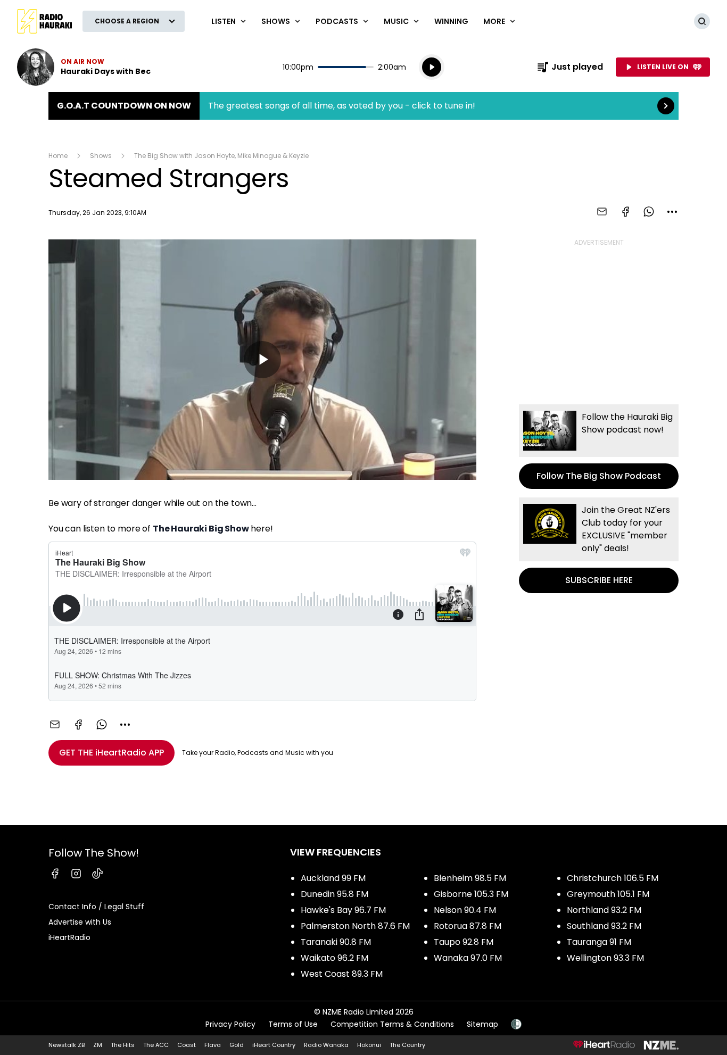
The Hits (123, 1045)
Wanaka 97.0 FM (468, 958)
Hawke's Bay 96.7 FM (343, 910)
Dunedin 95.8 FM (334, 894)
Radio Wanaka (326, 1045)
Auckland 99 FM (333, 878)
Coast (186, 1045)
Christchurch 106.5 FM (612, 878)
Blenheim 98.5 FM (470, 878)
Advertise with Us (79, 922)
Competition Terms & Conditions (392, 1024)
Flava (212, 1045)
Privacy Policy (230, 1024)
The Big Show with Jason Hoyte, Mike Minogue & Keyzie (221, 155)
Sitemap (482, 1024)
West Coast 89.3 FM (342, 974)
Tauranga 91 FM (599, 942)
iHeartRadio (69, 937)
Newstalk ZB (66, 1045)
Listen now (84, 67)
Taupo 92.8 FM (463, 942)
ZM (97, 1045)
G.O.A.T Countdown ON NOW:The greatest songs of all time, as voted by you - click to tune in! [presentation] (363, 106)
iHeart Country (273, 1045)
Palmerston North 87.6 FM (355, 926)
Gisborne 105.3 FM (471, 894)
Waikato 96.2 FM (334, 958)
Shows (101, 155)
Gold (236, 1045)
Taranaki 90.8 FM (336, 942)
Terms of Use (293, 1024)
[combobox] (672, 211)
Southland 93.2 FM (604, 926)
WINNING (451, 21)
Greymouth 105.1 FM (608, 894)
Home (58, 155)
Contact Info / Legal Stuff (96, 906)
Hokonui (369, 1045)
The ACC (156, 1045)
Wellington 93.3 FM (605, 958)
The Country (407, 1045)
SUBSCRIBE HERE (599, 545)
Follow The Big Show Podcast (599, 446)
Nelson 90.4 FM (465, 910)
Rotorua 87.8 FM (467, 926)
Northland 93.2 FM (604, 910)
